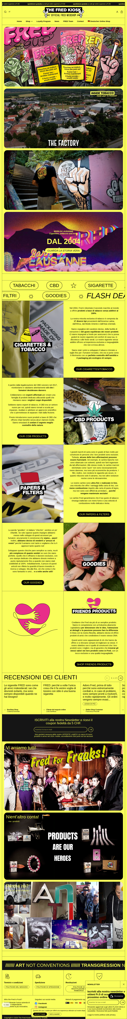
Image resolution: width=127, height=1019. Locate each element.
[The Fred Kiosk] (63, 12)
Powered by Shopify (39, 1018)
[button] (5, 12)
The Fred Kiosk (24, 1018)
